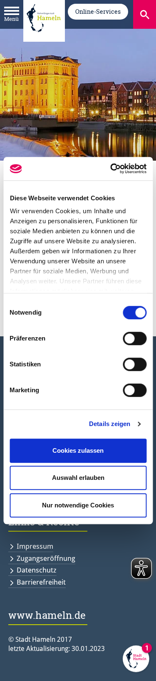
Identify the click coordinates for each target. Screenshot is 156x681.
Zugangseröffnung (46, 558)
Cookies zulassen (78, 450)
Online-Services (98, 11)
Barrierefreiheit (41, 582)
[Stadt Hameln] (43, 38)
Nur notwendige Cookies (78, 505)
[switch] (134, 338)
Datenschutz (37, 570)
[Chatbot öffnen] (136, 661)
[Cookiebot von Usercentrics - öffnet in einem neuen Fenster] (111, 168)
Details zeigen (109, 423)
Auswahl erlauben (78, 477)
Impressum (35, 546)
